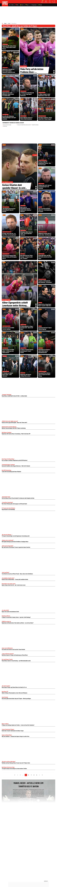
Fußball (9, 23)
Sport (5, 23)
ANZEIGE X (46, 881)
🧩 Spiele (40, 4)
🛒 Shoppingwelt (34, 4)
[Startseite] (2, 23)
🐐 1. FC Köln (11, 4)
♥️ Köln (16, 4)
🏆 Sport (27, 4)
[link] (5, 3)
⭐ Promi (22, 4)
